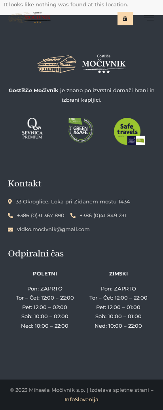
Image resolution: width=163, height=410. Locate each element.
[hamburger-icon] (149, 19)
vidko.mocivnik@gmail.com (53, 229)
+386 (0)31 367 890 (40, 215)
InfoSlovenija (81, 399)
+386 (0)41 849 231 (103, 215)
